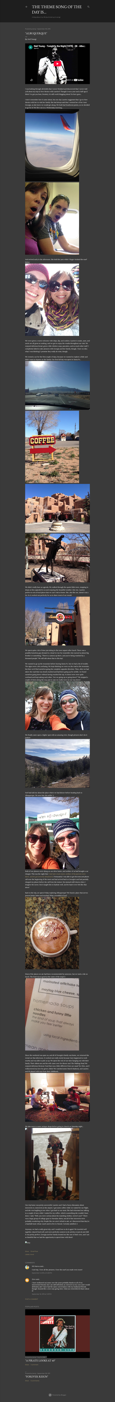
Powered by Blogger (59, 1395)
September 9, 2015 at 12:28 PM (42, 1273)
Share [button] (27, 1251)
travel (32, 1254)
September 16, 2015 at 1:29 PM (41, 1294)
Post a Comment (31, 1299)
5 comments (35, 1381)
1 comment (34, 1365)
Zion (33, 1279)
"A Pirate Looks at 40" (40, 1360)
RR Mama (36, 1266)
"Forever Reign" (36, 1376)
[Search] (88, 6)
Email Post (34, 1251)
